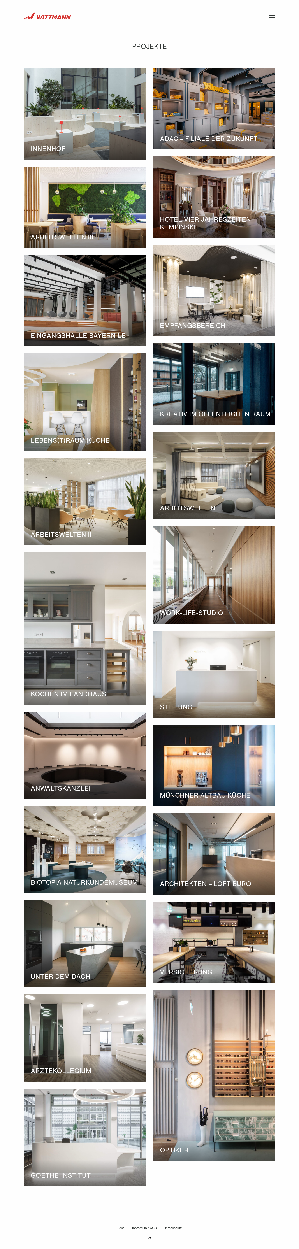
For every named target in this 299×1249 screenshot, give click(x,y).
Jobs (121, 1228)
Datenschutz (173, 1228)
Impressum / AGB (144, 1228)
